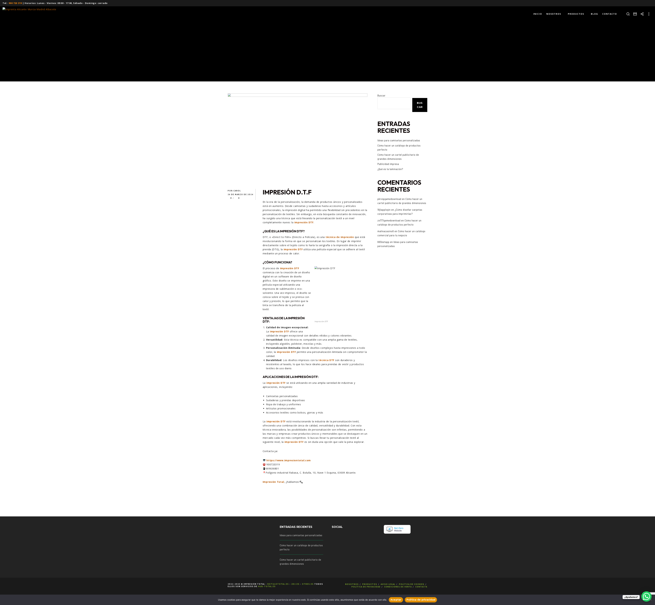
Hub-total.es (267, 586)
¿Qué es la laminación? (390, 169)
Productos (369, 584)
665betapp (383, 241)
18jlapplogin (384, 209)
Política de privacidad (366, 586)
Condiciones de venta (398, 586)
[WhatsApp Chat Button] (646, 596)
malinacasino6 (385, 231)
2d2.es (295, 584)
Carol (237, 190)
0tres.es (308, 584)
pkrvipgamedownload (389, 198)
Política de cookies (411, 584)
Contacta (421, 586)
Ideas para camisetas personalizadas (398, 140)
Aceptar (395, 599)
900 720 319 (15, 3)
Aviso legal (388, 584)
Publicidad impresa (388, 163)
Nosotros (352, 584)
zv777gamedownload (389, 220)
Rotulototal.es (278, 584)
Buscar (381, 95)
